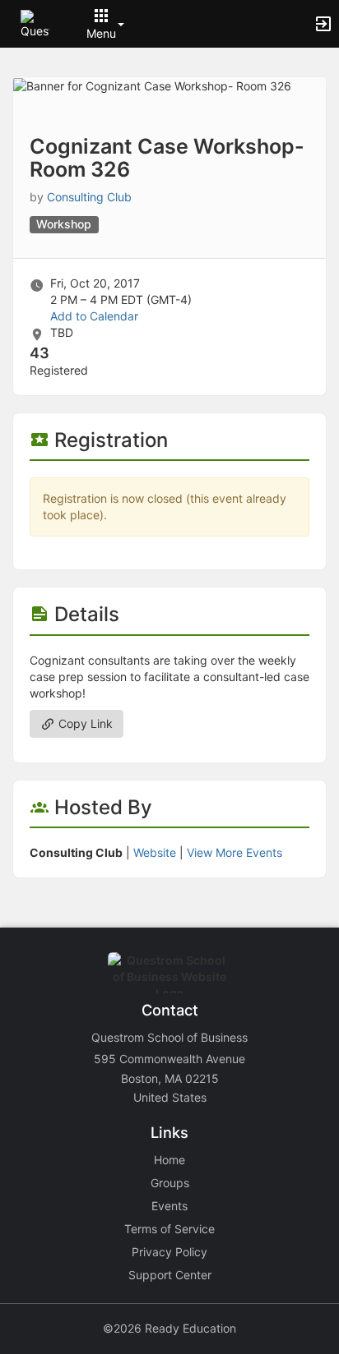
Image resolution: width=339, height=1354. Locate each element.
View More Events (234, 852)
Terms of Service (169, 1229)
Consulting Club (89, 197)
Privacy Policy (169, 1252)
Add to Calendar (94, 316)
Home (169, 1160)
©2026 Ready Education (169, 1328)
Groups (170, 1183)
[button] (34, 23)
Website (154, 852)
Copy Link (84, 723)
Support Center (169, 1275)
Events (169, 1206)
